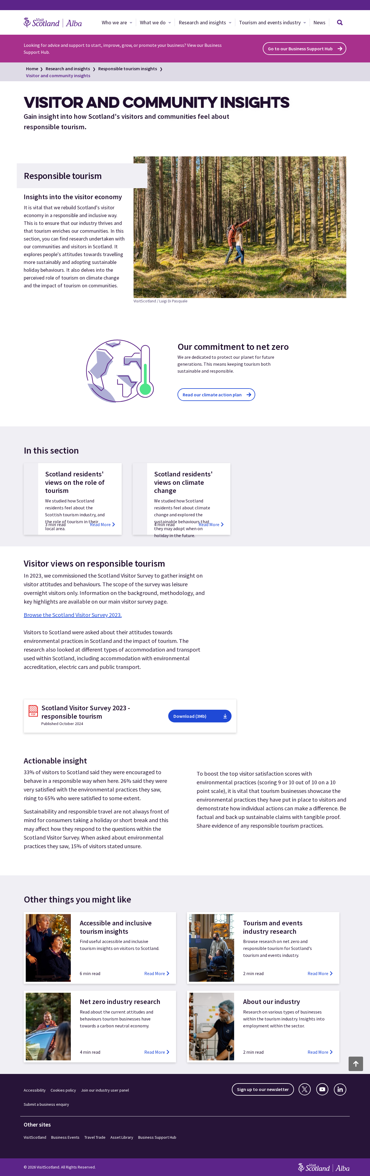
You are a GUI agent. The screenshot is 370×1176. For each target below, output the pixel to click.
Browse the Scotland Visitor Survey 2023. (73, 614)
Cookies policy (63, 1090)
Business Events (65, 1137)
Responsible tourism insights (127, 68)
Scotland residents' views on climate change (183, 482)
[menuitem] (117, 22)
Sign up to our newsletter (263, 1089)
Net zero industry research (120, 1001)
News (319, 22)
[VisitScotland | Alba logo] (53, 22)
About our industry (271, 1001)
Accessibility (35, 1090)
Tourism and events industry (270, 22)
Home (32, 68)
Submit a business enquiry (46, 1104)
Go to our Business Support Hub (300, 48)
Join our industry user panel (105, 1090)
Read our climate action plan (212, 394)
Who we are (115, 22)
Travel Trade (95, 1137)
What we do (153, 22)
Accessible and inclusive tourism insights (116, 927)
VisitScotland (35, 1137)
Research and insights (203, 22)
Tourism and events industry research (273, 927)
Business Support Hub (157, 1137)
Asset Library (121, 1137)
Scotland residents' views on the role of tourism (75, 482)
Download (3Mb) (189, 716)
